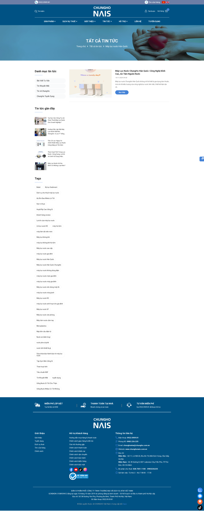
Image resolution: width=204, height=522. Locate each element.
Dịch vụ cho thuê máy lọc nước (48, 193)
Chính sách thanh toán (78, 448)
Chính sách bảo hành (77, 458)
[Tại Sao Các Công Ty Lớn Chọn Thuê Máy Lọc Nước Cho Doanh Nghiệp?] (40, 121)
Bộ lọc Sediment (51, 187)
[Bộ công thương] (90, 476)
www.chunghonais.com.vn (136, 449)
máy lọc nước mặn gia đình (46, 276)
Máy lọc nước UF (43, 309)
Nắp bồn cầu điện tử (44, 331)
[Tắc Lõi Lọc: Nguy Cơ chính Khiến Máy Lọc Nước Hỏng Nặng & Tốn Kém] (40, 143)
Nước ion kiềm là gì (43, 337)
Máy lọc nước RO (43, 298)
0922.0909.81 (44, 2)
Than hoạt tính (42, 367)
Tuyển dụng (39, 441)
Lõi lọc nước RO (42, 226)
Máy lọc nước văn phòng (46, 315)
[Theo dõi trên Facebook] (71, 469)
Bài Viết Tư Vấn (43, 81)
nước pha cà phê (43, 343)
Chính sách (39, 451)
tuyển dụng (56, 378)
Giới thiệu (38, 438)
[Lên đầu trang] (200, 512)
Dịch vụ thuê (39, 444)
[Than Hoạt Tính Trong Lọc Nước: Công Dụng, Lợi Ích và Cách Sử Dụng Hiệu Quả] (40, 155)
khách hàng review (44, 215)
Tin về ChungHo (43, 91)
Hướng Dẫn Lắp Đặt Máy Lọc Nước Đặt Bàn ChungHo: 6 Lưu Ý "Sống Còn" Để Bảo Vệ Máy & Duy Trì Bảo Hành (56, 131)
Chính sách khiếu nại (77, 451)
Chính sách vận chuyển (78, 454)
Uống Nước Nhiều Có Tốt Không (48, 389)
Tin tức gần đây (45, 108)
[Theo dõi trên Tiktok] (81, 469)
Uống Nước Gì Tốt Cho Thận (47, 383)
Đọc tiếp (122, 92)
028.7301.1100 (139, 469)
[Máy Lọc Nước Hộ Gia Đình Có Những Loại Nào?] (40, 166)
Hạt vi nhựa (41, 204)
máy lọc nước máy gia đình (46, 281)
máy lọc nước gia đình (45, 254)
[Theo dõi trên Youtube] (76, 469)
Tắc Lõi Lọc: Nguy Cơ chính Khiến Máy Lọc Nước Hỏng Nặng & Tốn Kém (57, 143)
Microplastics (41, 326)
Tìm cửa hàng (154, 2)
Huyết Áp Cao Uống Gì (45, 209)
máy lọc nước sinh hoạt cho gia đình (50, 304)
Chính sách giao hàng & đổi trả (81, 441)
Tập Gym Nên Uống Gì (45, 361)
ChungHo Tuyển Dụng (45, 96)
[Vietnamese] (163, 2)
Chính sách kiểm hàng (77, 461)
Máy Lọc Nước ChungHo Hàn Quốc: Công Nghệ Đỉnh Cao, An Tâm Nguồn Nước (140, 72)
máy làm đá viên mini (44, 232)
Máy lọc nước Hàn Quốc (45, 259)
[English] (167, 2)
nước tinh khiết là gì (44, 348)
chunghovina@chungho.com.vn (136, 445)
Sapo (125, 504)
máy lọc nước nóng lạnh (45, 293)
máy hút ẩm (57, 226)
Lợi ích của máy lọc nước (46, 220)
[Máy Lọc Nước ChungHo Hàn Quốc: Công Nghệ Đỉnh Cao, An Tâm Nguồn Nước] (90, 83)
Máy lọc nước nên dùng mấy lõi (48, 287)
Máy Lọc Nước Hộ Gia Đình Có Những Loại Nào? (56, 164)
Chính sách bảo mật (77, 465)
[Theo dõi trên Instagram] (85, 469)
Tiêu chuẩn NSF (42, 372)
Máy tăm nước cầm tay (45, 320)
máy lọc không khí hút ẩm (46, 243)
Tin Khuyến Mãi (43, 86)
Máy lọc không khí (43, 237)
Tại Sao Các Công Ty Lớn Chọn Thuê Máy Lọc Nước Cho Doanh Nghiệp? (56, 120)
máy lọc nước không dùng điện (48, 270)
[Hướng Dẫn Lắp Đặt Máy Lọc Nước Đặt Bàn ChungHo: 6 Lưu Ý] (40, 132)
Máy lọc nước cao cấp (45, 248)
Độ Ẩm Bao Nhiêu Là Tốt (46, 198)
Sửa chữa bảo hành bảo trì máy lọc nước (49, 354)
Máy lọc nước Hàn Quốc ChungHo (49, 265)
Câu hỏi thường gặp (77, 444)
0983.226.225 (132, 441)
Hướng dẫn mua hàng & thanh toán (82, 438)
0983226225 (152, 469)
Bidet (38, 187)
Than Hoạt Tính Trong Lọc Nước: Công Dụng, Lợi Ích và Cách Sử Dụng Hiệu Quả (56, 154)
